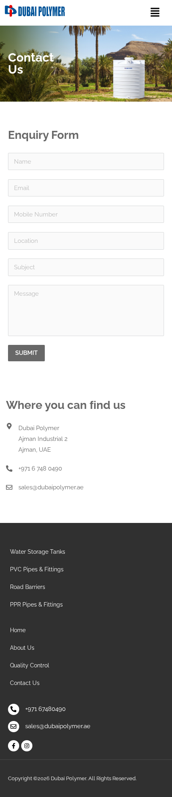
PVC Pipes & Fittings (37, 569)
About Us (22, 648)
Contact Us (25, 683)
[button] (155, 12)
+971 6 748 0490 (40, 468)
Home (18, 630)
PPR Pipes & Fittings (36, 604)
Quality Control (29, 665)
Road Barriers (27, 587)
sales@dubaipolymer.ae (51, 487)
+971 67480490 (45, 709)
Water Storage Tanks (37, 552)
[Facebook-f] (13, 745)
